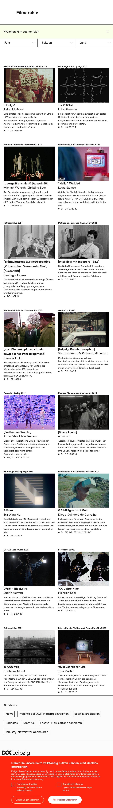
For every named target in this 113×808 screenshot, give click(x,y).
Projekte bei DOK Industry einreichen (44, 713)
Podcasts (12, 723)
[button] (107, 31)
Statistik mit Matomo (73, 784)
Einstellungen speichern (27, 800)
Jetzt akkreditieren (87, 713)
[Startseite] (16, 754)
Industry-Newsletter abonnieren (27, 732)
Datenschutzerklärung (32, 779)
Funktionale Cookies (27, 784)
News (9, 713)
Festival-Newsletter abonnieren (61, 723)
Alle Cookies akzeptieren (65, 800)
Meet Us (28, 723)
